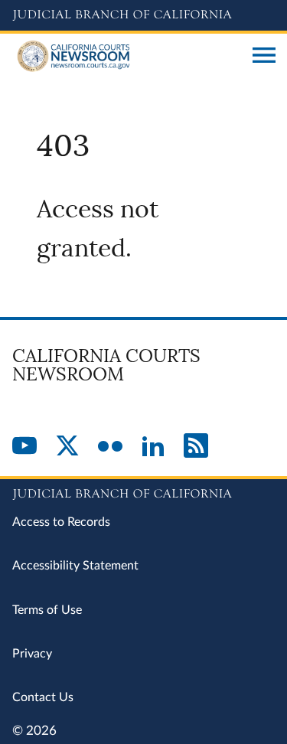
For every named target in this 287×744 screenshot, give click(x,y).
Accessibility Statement (75, 566)
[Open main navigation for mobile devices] (264, 57)
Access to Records (61, 522)
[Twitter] (67, 447)
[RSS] (196, 447)
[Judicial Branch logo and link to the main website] (143, 15)
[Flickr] (110, 447)
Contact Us (42, 697)
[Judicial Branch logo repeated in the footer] (143, 491)
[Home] (126, 57)
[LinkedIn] (153, 447)
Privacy (32, 654)
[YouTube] (24, 447)
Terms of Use (47, 610)
